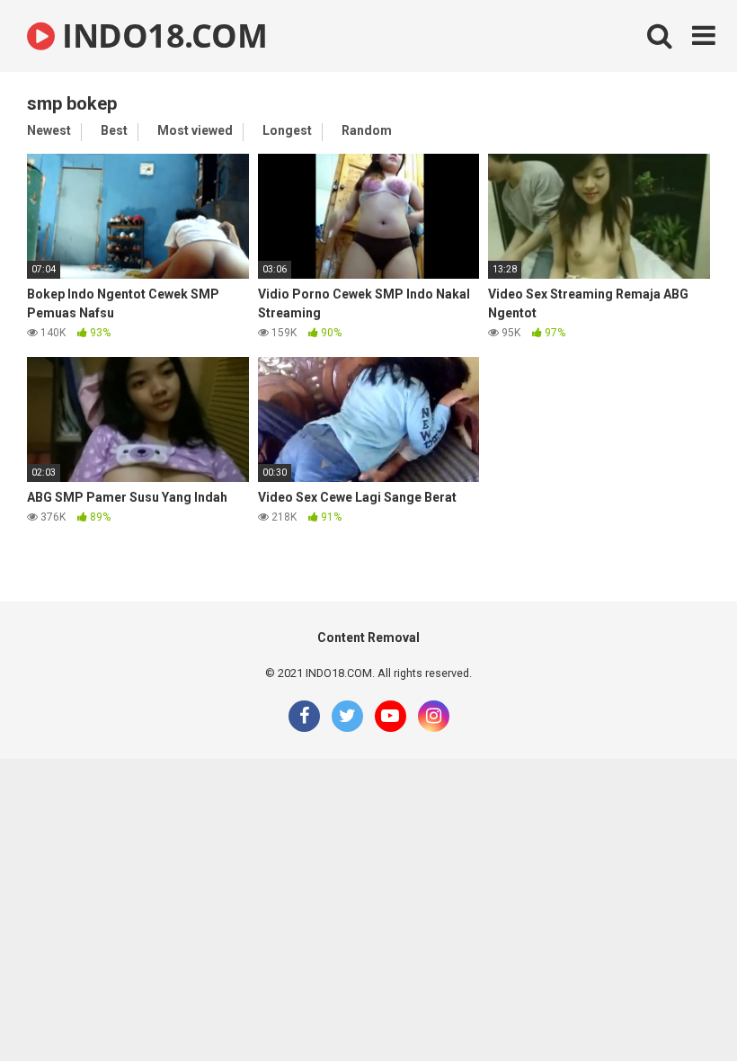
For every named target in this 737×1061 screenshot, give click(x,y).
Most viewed (195, 130)
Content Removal (368, 637)
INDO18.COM (161, 35)
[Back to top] (677, 1006)
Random (367, 130)
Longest (287, 130)
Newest (49, 130)
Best (114, 130)
